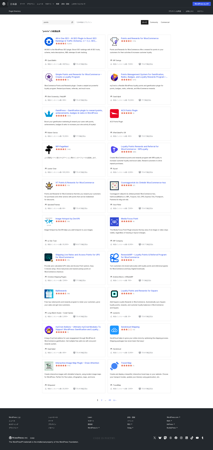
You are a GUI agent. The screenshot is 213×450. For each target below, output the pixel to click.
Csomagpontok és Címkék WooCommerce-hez (143, 182)
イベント (130, 421)
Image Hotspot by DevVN (68, 218)
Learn (90, 417)
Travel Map (126, 363)
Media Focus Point (129, 218)
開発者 (90, 424)
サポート (91, 421)
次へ (114, 400)
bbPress (171, 424)
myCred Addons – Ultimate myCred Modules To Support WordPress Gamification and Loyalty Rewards (78, 328)
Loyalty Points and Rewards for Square (139, 291)
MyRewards (61, 291)
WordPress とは (14, 417)
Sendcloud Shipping (130, 327)
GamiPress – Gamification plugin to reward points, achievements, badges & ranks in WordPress (79, 111)
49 (110, 400)
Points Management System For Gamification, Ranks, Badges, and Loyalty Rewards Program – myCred (143, 75)
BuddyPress (172, 428)
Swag (130, 428)
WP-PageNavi (62, 146)
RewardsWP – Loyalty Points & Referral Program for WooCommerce (144, 255)
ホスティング (13, 424)
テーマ (50, 421)
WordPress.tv (94, 428)
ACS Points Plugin (129, 110)
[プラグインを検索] (72, 22)
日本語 (32, 438)
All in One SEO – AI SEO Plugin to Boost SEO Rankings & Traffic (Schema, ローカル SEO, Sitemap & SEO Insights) (76, 39)
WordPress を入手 (202, 4)
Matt (169, 421)
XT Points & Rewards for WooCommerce (75, 182)
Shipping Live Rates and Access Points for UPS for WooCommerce (78, 255)
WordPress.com (173, 417)
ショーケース (53, 417)
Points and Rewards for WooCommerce (140, 38)
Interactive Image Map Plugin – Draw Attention (77, 363)
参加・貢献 (131, 417)
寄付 (129, 424)
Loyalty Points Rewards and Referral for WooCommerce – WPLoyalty (140, 147)
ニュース (12, 421)
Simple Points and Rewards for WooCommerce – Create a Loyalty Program (79, 75)
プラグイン (52, 424)
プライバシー (13, 428)
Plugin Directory (15, 11)
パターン (51, 428)
